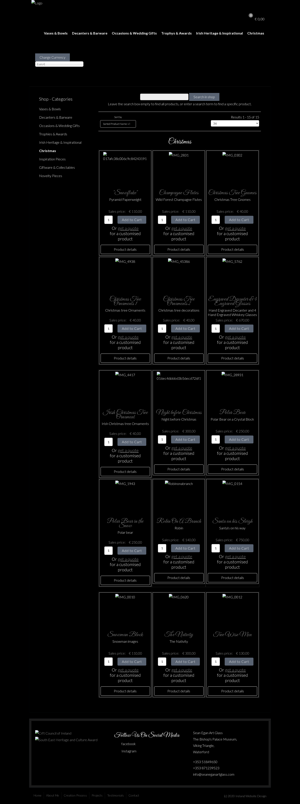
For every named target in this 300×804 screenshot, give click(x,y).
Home (38, 795)
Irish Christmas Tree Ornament (125, 415)
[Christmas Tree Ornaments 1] (125, 274)
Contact (133, 795)
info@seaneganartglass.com (213, 774)
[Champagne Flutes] (179, 168)
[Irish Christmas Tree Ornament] (125, 388)
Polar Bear (232, 412)
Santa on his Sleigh (232, 521)
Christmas (255, 33)
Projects (97, 795)
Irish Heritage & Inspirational (219, 33)
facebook (128, 744)
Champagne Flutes (179, 193)
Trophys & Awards (176, 33)
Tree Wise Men (232, 635)
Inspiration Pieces (52, 159)
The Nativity (178, 635)
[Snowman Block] (125, 610)
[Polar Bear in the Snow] (125, 496)
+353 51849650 (205, 762)
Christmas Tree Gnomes (232, 193)
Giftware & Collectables (57, 167)
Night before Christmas (179, 412)
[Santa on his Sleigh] (232, 496)
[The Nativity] (179, 610)
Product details (125, 249)
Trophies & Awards (53, 134)
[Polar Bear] (232, 388)
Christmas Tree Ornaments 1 (125, 301)
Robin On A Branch (179, 521)
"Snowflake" (125, 193)
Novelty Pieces (50, 176)
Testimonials (115, 795)
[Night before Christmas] (179, 388)
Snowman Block (125, 635)
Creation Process (75, 795)
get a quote (128, 228)
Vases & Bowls (56, 33)
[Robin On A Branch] (179, 496)
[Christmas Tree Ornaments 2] (179, 274)
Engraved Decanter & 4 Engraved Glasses (232, 301)
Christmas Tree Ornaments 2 (179, 301)
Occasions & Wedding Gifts (134, 33)
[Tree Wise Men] (232, 610)
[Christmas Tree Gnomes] (232, 168)
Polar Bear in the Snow (125, 523)
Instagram (128, 751)
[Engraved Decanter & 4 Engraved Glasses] (232, 274)
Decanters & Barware (89, 33)
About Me (52, 795)
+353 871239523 (206, 768)
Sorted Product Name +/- (116, 123)
